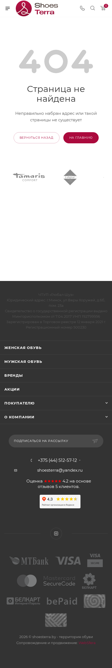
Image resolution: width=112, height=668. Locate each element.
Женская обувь (22, 347)
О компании (19, 417)
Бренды (13, 375)
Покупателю (19, 403)
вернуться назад (37, 138)
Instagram (56, 533)
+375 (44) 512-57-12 (57, 460)
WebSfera (87, 643)
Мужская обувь (23, 361)
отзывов (46, 486)
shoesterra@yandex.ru (60, 470)
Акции (12, 389)
